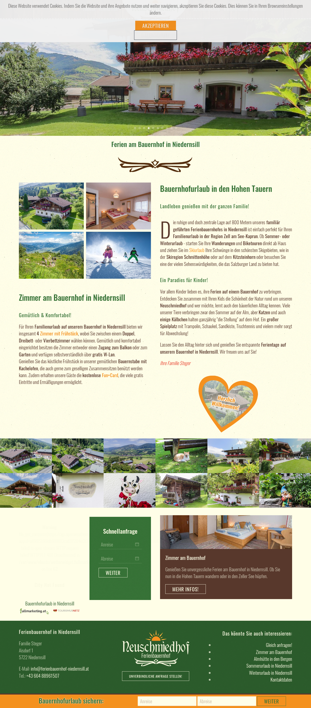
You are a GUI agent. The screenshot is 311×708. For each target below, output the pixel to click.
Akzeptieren (155, 25)
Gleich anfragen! (279, 644)
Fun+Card (110, 374)
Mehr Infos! (185, 589)
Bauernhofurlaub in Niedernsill (49, 603)
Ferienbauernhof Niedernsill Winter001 (158, 128)
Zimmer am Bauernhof (274, 651)
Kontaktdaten (281, 679)
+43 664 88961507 (42, 675)
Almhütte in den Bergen (273, 658)
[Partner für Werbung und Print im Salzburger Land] (35, 610)
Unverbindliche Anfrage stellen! (155, 676)
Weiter (271, 701)
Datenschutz (155, 35)
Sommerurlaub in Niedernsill (269, 665)
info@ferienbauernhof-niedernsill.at (60, 668)
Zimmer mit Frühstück (59, 333)
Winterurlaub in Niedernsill (270, 672)
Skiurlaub (196, 249)
